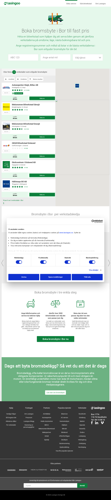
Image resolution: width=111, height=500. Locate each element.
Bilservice (64, 414)
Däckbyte (64, 440)
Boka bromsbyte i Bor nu (56, 339)
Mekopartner (46, 432)
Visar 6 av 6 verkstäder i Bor (13, 200)
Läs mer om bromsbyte (55, 392)
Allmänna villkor (11, 421)
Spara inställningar (55, 277)
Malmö (82, 421)
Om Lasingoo (100, 3)
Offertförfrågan (64, 436)
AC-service (64, 417)
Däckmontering (64, 443)
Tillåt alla (87, 277)
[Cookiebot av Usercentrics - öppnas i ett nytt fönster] (93, 221)
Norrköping (82, 447)
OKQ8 (47, 436)
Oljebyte (64, 425)
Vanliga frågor (11, 414)
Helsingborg (82, 440)
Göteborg (82, 417)
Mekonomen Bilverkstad (47, 429)
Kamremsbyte (64, 421)
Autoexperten (46, 417)
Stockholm (82, 414)
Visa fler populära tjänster (64, 451)
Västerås (82, 429)
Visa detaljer (93, 270)
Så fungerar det (11, 417)
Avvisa (23, 277)
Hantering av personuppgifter (28, 426)
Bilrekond (64, 432)
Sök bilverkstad (86, 3)
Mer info (6, 93)
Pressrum (29, 417)
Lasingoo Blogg (29, 421)
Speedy (46, 440)
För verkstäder (11, 425)
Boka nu (42, 98)
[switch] (43, 262)
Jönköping (82, 443)
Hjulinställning (64, 447)
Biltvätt (64, 429)
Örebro (82, 432)
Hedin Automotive (47, 421)
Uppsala (82, 425)
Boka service (71, 3)
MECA (47, 425)
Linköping (82, 436)
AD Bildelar (46, 414)
